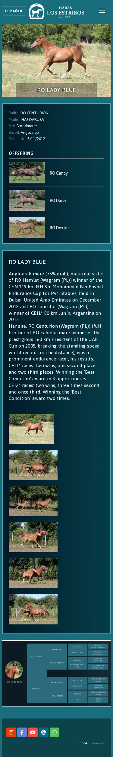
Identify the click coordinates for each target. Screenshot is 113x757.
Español (14, 11)
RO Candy (59, 173)
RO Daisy (58, 200)
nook (84, 743)
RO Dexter (59, 227)
